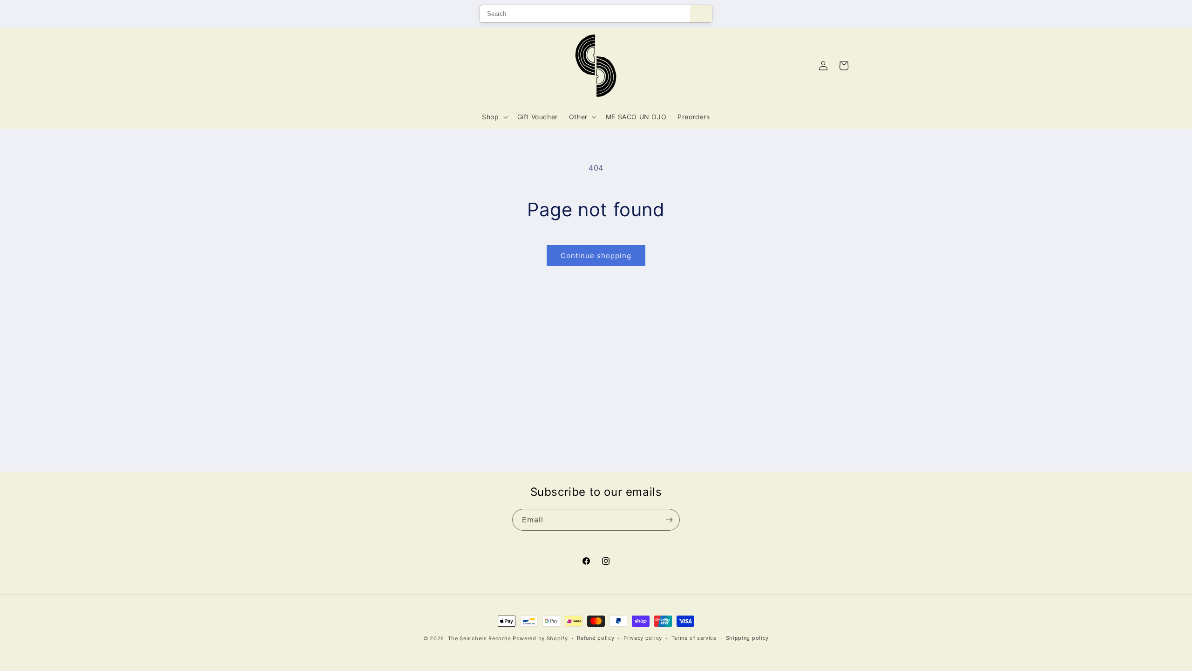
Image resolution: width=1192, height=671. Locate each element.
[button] (493, 117)
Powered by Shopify (540, 638)
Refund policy (595, 638)
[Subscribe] (669, 520)
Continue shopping (596, 255)
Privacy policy (642, 638)
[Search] (701, 13)
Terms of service (694, 638)
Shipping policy (747, 638)
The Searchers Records (479, 638)
